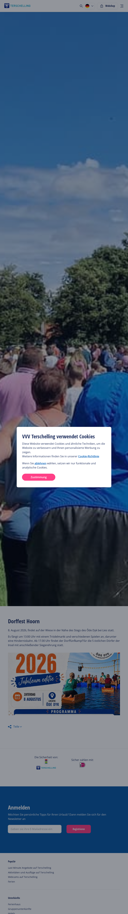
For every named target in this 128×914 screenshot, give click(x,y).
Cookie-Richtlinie (88, 456)
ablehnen (40, 463)
